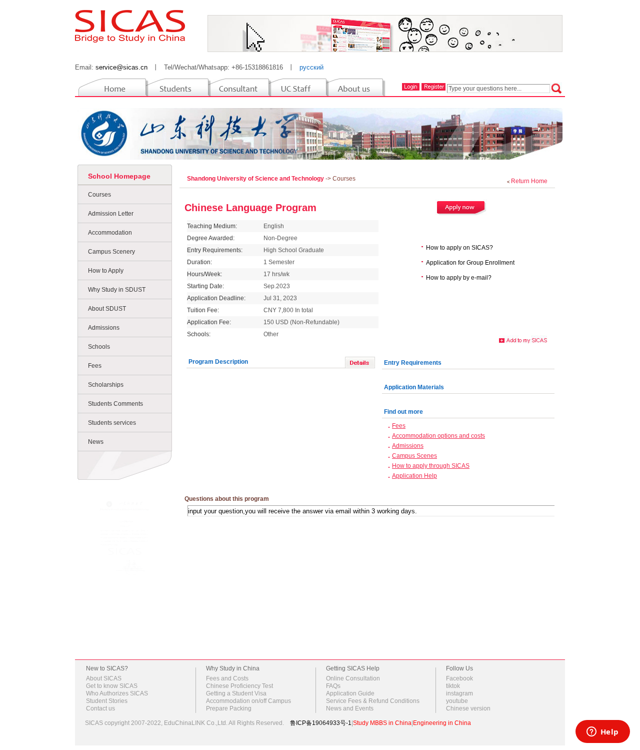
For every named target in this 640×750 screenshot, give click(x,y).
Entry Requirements (413, 362)
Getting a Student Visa (236, 693)
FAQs (333, 685)
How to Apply (106, 270)
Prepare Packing (229, 708)
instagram (459, 693)
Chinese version (468, 708)
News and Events (350, 708)
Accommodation (110, 232)
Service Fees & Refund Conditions (373, 700)
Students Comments (115, 403)
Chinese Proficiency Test (239, 685)
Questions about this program (226, 498)
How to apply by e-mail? (459, 277)
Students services (112, 422)
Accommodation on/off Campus (248, 700)
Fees (95, 365)
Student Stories (107, 700)
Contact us (100, 708)
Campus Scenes (414, 455)
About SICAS (104, 678)
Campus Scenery (111, 251)
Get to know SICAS (112, 685)
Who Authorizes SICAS (117, 693)
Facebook (459, 678)
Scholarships (106, 384)
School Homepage (119, 176)
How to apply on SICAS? (459, 247)
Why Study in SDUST (117, 289)
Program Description (218, 361)
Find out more (403, 411)
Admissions (104, 327)
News (96, 441)
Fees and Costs (227, 678)
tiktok (453, 685)
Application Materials (414, 387)
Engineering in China (442, 722)
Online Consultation (353, 678)
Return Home (529, 181)
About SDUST (107, 308)
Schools (99, 346)
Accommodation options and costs (438, 435)
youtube (457, 700)
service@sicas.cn (122, 67)
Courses (99, 194)
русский (312, 67)
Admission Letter (111, 213)
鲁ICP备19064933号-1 (321, 722)
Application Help (414, 475)
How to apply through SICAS (431, 465)
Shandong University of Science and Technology (256, 178)
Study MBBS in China (382, 722)
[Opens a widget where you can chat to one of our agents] (602, 732)
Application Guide (350, 693)
